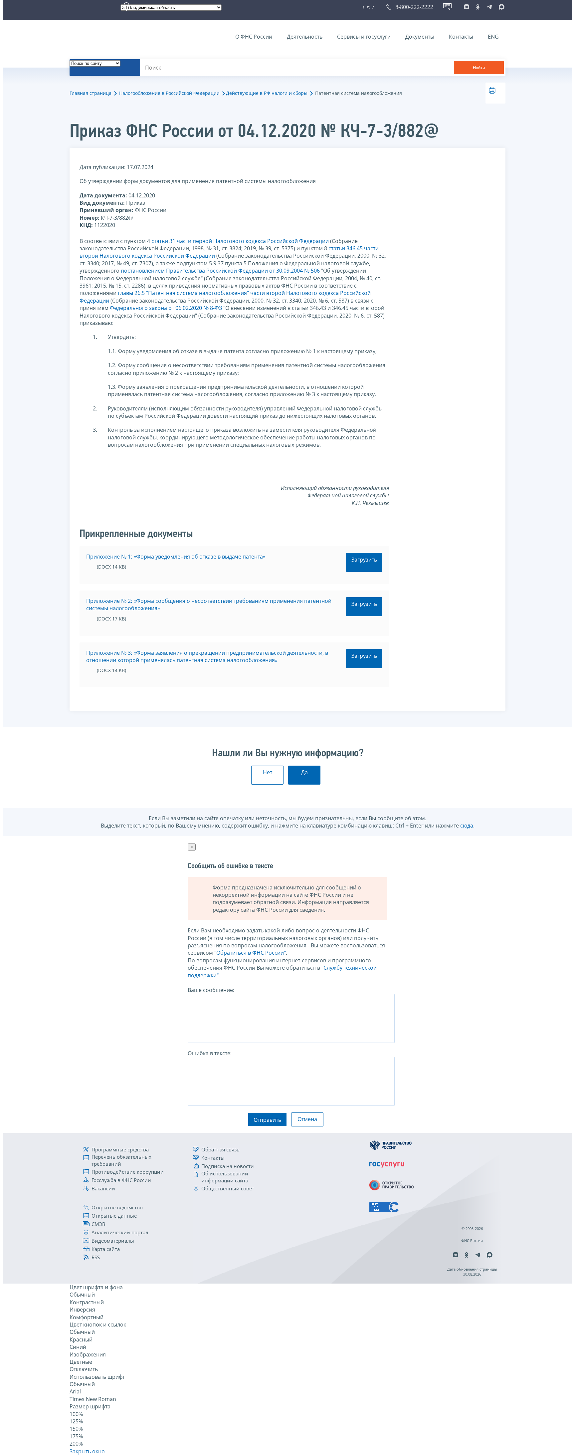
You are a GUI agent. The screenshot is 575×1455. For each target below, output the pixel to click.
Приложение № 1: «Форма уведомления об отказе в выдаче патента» (176, 556)
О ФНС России (253, 36)
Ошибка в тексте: (210, 1053)
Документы (419, 36)
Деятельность (304, 36)
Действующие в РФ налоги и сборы (266, 93)
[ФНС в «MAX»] (500, 7)
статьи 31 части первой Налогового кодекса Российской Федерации (240, 241)
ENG (493, 36)
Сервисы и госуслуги (364, 36)
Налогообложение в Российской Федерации (169, 93)
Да (304, 772)
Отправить (267, 1119)
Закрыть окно (87, 1451)
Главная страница (90, 93)
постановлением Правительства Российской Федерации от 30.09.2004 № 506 (220, 270)
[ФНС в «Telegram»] (489, 7)
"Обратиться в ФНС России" (250, 952)
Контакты (461, 36)
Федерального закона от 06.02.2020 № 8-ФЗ (166, 308)
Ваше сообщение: (211, 990)
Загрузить (364, 559)
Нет (267, 772)
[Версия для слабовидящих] (369, 7)
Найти (479, 67)
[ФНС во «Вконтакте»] (467, 7)
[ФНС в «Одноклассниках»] (478, 7)
